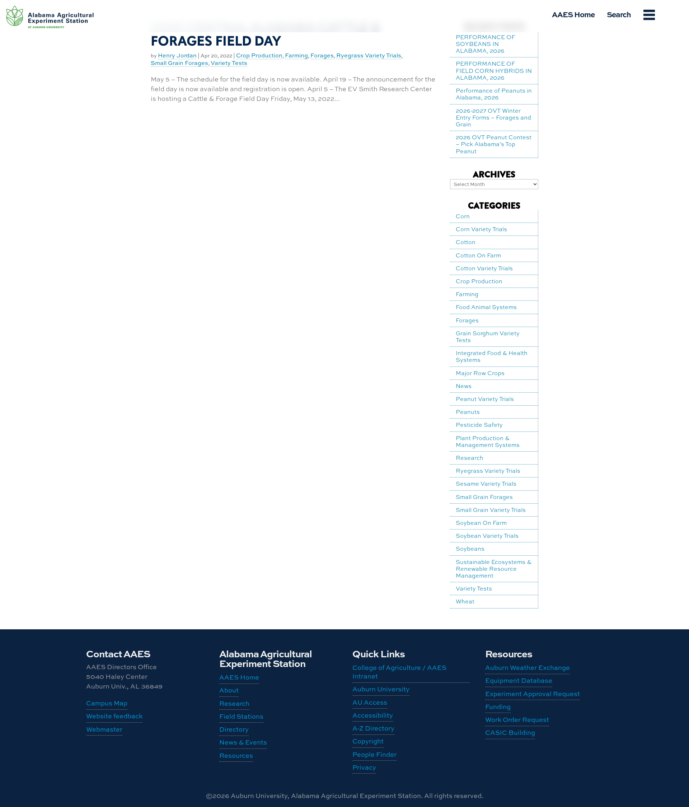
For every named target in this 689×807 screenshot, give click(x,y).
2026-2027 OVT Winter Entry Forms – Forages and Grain (493, 117)
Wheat (465, 601)
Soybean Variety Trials (487, 536)
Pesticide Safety (479, 425)
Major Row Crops (480, 373)
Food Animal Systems (486, 307)
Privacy (364, 767)
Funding (498, 706)
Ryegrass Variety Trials (368, 55)
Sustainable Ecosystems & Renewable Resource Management (493, 568)
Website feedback (114, 716)
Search (619, 14)
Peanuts (468, 412)
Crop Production (259, 55)
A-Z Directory (373, 728)
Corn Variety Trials (481, 229)
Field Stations (241, 716)
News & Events (243, 742)
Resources (236, 755)
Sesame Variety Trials (486, 484)
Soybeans (470, 548)
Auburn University (380, 689)
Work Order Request (517, 719)
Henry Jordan (177, 55)
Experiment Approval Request (532, 693)
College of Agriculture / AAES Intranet (399, 672)
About (229, 690)
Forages (322, 55)
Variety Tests (229, 63)
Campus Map (106, 703)
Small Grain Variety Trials (491, 510)
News (464, 386)
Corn (463, 216)
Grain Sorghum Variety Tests (488, 336)
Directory (234, 729)
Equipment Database (518, 680)
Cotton (465, 242)
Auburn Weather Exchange (527, 667)
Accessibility (372, 715)
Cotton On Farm (478, 255)
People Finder (374, 754)
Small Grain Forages (179, 63)
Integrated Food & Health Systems (492, 356)
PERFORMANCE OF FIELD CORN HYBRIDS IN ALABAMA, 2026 (494, 70)
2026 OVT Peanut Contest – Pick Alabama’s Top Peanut (493, 144)
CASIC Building (50, 8)
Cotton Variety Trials (484, 268)
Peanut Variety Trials (485, 399)
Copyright (368, 741)
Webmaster (104, 729)
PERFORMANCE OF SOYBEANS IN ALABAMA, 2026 (485, 44)
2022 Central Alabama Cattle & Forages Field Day (265, 34)
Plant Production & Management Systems (488, 441)
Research (469, 458)
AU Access (369, 702)
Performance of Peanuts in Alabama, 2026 (494, 94)
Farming (296, 55)
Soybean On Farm (481, 523)
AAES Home (573, 14)
